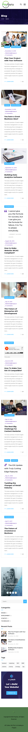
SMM (23, 663)
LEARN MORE (10, 81)
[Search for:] (14, 601)
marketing (11, 663)
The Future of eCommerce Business (10, 530)
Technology (9, 206)
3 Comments (9, 55)
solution (4, 666)
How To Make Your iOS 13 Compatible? (13, 369)
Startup (14, 460)
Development (16, 46)
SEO (18, 663)
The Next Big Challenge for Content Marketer (12, 429)
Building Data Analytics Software (13, 176)
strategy (17, 666)
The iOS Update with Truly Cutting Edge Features (13, 468)
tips (23, 666)
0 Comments (9, 113)
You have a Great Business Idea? (12, 118)
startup (11, 666)
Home (2, 19)
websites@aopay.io (11, 53)
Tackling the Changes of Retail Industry (12, 485)
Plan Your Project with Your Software (13, 59)
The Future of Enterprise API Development (11, 311)
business (4, 663)
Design (7, 46)
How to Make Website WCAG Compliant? (11, 250)
